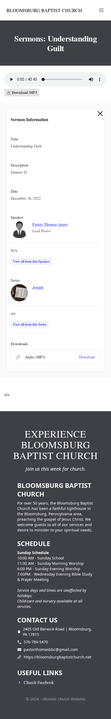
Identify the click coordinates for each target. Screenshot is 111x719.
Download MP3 (24, 92)
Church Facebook (39, 682)
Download (87, 357)
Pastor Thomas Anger (50, 224)
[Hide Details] (100, 113)
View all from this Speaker (31, 261)
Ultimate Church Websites (63, 699)
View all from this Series (29, 324)
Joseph (37, 287)
